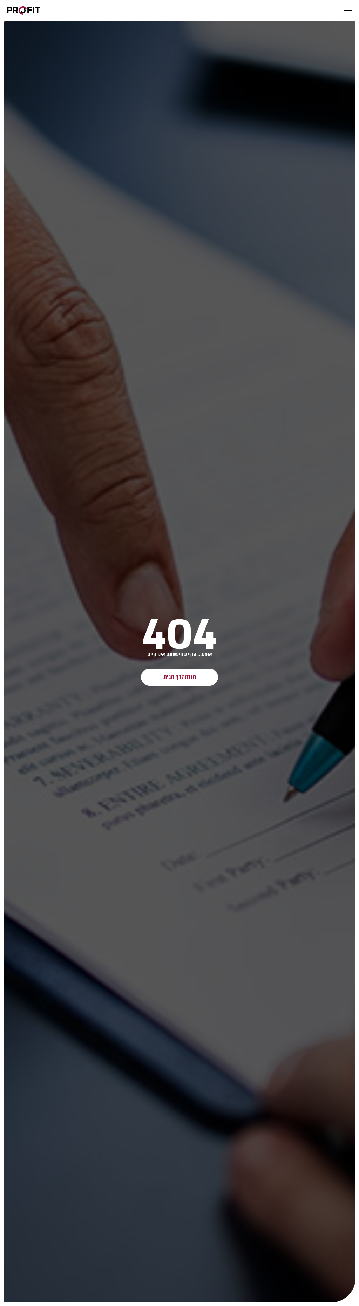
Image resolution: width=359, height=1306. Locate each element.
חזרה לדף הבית (179, 677)
